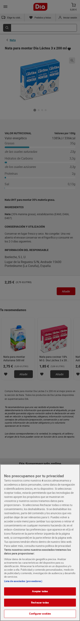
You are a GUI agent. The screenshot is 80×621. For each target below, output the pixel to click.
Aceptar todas (40, 591)
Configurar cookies (40, 613)
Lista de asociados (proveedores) (23, 581)
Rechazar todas (40, 602)
